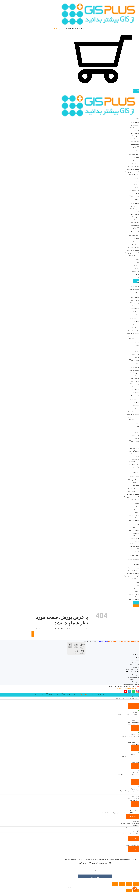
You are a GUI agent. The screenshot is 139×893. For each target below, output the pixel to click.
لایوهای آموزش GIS (134, 665)
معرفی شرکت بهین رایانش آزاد (132, 669)
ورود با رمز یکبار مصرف (133, 742)
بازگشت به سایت (132, 816)
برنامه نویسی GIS (135, 141)
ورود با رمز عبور (135, 720)
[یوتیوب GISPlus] (125, 691)
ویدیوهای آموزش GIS (134, 125)
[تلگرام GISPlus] (129, 691)
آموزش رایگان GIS (135, 122)
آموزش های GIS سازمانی (133, 682)
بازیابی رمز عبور (135, 744)
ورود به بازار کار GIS (134, 139)
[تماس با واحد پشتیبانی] (134, 888)
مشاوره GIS (136, 157)
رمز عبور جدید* (136, 825)
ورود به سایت (133, 706)
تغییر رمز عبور (133, 838)
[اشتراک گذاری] (122, 884)
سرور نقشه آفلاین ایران (134, 174)
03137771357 (70, 29)
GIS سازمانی (136, 147)
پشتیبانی (137, 178)
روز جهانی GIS (135, 193)
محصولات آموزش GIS (134, 154)
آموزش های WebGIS (134, 675)
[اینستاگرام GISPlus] (137, 691)
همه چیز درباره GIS (134, 128)
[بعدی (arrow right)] (129, 890)
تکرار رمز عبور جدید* (134, 831)
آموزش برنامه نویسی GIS (133, 677)
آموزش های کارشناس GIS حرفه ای (131, 684)
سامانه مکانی (136, 160)
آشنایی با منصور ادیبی (134, 190)
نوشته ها (137, 118)
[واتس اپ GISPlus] (133, 691)
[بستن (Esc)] (115, 884)
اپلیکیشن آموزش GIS (134, 196)
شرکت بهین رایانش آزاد (84, 694)
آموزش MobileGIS (134, 679)
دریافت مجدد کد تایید (133, 724)
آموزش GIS (136, 130)
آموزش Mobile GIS (134, 136)
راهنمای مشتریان (135, 658)
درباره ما (137, 187)
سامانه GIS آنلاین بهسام (133, 166)
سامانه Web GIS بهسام (133, 164)
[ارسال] (32, 634)
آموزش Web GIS (135, 133)
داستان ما (136, 185)
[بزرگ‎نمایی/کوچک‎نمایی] (136, 884)
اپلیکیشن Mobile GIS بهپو (133, 169)
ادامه (135, 728)
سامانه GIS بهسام (135, 660)
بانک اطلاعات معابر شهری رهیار (132, 172)
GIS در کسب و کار (135, 144)
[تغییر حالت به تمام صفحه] (129, 884)
